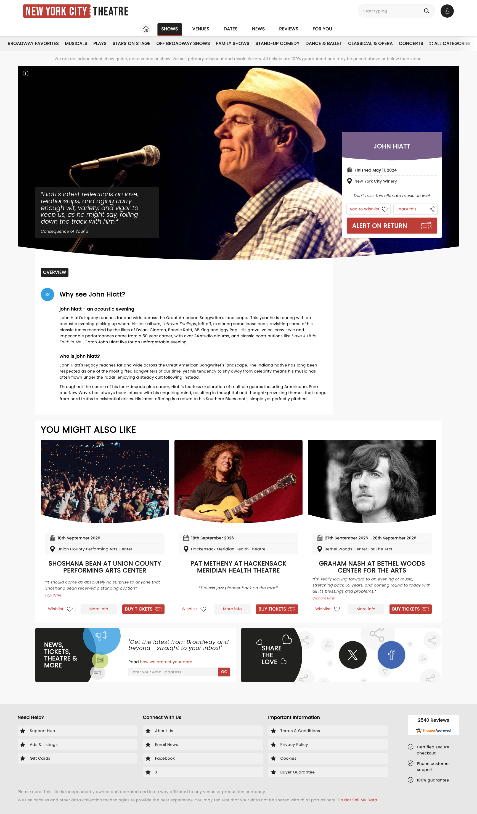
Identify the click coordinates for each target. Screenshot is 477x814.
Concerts (411, 43)
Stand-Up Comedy (278, 43)
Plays (100, 43)
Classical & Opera (370, 43)
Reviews (288, 29)
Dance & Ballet (324, 43)
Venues (201, 29)
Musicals (76, 43)
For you (322, 29)
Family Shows (233, 43)
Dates (231, 29)
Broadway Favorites (33, 43)
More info (98, 609)
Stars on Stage (131, 43)
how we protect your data (167, 662)
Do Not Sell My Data (357, 800)
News (258, 29)
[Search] (428, 11)
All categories (452, 43)
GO (224, 671)
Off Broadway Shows (183, 43)
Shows (169, 29)
